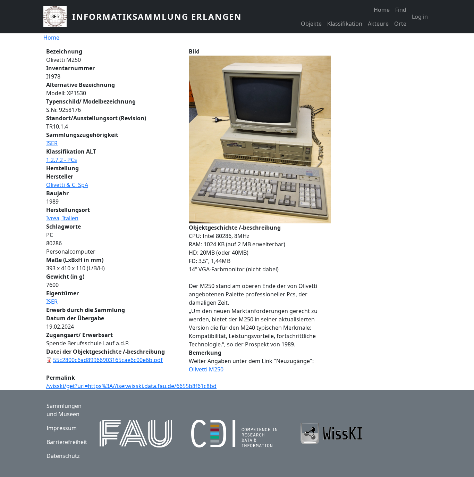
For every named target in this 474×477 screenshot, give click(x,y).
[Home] (57, 16)
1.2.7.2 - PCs (61, 160)
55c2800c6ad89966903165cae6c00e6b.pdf (108, 360)
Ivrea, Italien (62, 218)
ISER (52, 143)
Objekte (311, 23)
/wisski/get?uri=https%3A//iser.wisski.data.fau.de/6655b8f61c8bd (131, 386)
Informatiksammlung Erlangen (157, 16)
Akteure (378, 23)
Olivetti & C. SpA (67, 185)
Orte (400, 23)
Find (400, 10)
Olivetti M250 (206, 369)
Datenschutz (63, 456)
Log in (420, 16)
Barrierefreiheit (66, 442)
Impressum (61, 428)
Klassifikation (344, 23)
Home (382, 10)
